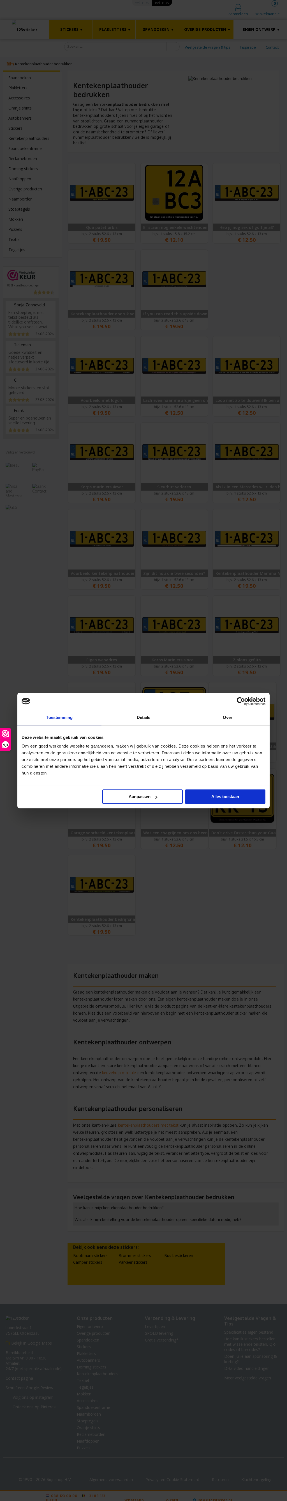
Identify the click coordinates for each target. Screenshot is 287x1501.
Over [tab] (227, 717)
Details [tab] (144, 717)
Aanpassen (140, 796)
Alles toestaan (225, 796)
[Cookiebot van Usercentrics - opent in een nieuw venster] (240, 701)
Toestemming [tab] (59, 717)
